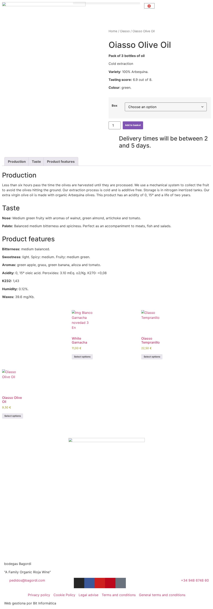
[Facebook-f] (89, 583)
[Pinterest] (110, 583)
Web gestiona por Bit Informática (30, 603)
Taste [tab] (36, 161)
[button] (106, 3)
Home (113, 31)
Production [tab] (17, 161)
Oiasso (125, 31)
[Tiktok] (120, 583)
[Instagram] (79, 583)
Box (114, 105)
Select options (82, 356)
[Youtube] (100, 583)
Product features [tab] (61, 161)
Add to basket (133, 125)
